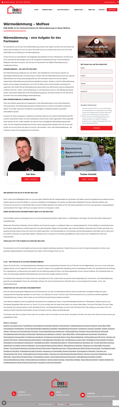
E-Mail (83, 76)
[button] (4, 403)
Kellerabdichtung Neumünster (68, 328)
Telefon (83, 83)
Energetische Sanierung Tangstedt (89, 328)
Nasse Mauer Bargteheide (75, 337)
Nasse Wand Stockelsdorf (89, 360)
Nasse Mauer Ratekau (72, 360)
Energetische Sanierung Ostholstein (49, 362)
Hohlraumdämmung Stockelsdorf (86, 334)
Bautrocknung (63, 9)
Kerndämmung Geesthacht (34, 337)
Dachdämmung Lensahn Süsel (75, 340)
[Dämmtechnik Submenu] (54, 9)
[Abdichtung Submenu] (84, 9)
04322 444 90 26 (96, 52)
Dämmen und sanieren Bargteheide (95, 354)
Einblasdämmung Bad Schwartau (31, 351)
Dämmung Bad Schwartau (56, 360)
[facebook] (118, 2)
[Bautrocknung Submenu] (70, 9)
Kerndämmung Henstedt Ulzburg (55, 337)
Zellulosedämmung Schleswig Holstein (36, 354)
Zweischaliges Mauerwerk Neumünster (63, 357)
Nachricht (84, 91)
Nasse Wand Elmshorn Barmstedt (97, 331)
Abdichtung (78, 9)
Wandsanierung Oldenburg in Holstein (48, 334)
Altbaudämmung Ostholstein (73, 345)
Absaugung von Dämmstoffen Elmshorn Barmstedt (59, 351)
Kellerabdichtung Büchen (58, 342)
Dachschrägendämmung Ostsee (14, 360)
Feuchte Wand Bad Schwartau (104, 342)
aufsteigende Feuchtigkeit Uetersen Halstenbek (19, 345)
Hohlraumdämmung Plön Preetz (95, 337)
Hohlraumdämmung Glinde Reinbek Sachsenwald (83, 348)
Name (83, 68)
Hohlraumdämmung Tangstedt (75, 331)
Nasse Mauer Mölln (104, 326)
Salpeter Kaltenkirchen (106, 360)
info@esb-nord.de (62, 395)
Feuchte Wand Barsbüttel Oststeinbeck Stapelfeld (41, 328)
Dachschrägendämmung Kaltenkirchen (52, 331)
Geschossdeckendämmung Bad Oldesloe (49, 345)
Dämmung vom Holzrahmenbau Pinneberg (24, 331)
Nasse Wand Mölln (68, 334)
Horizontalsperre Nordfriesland (14, 328)
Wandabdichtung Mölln (42, 342)
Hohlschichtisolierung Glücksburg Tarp (80, 342)
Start (36, 9)
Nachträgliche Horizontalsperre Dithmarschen (19, 342)
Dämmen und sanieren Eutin (13, 326)
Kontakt (102, 9)
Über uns (91, 9)
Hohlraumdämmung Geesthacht (36, 360)
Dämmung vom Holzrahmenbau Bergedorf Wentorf (66, 354)
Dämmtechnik (47, 9)
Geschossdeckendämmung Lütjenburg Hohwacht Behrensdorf (30, 348)
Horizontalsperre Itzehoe (41, 357)
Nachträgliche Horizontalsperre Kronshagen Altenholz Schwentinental (46, 326)
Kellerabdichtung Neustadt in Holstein (89, 357)
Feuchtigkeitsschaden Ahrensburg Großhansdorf (20, 334)
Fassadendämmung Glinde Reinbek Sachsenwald (20, 362)
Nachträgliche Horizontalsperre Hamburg (100, 340)
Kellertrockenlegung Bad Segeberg (29, 340)
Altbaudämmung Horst (58, 348)
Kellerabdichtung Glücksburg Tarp (53, 340)
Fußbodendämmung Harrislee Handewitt (83, 326)
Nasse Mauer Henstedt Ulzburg (22, 357)
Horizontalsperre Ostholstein (86, 351)
